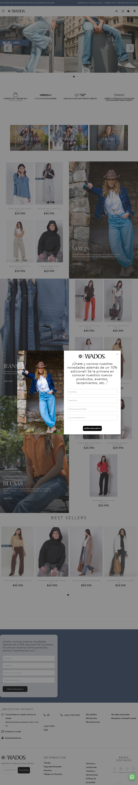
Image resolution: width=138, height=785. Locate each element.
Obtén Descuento (92, 428)
